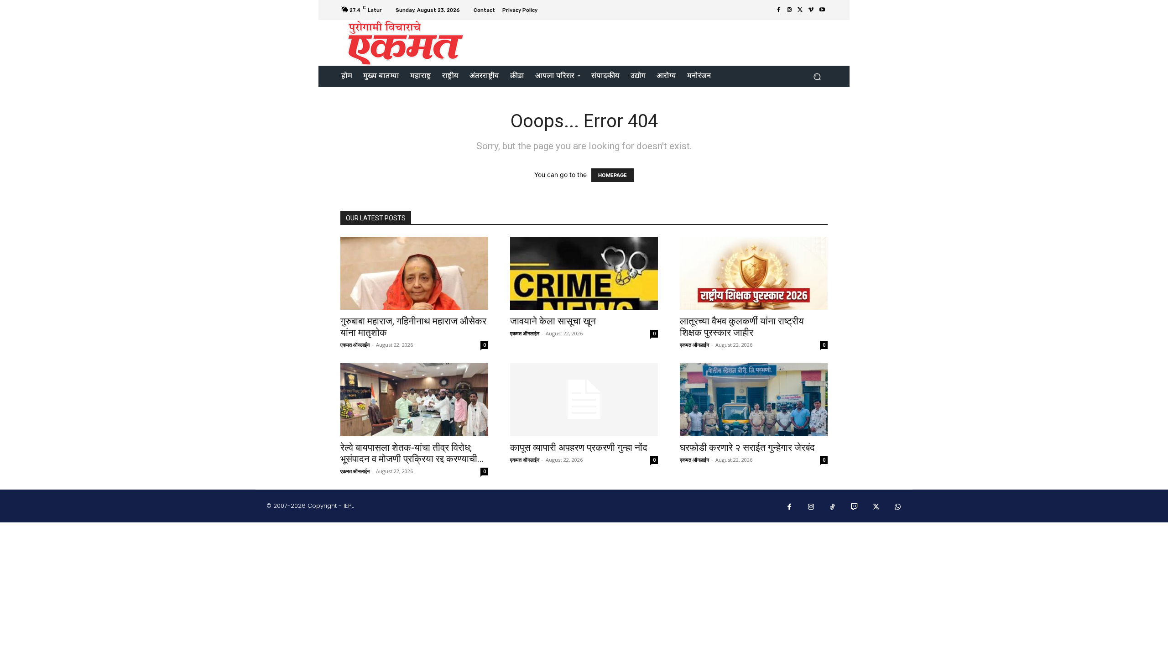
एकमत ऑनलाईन (355, 344)
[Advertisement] (660, 42)
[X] (800, 10)
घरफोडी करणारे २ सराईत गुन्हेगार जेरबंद (747, 447)
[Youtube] (822, 10)
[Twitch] (854, 507)
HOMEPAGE (612, 175)
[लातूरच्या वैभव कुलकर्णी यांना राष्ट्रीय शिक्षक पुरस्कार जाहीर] (754, 273)
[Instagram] (789, 10)
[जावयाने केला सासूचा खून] (584, 273)
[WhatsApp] (898, 507)
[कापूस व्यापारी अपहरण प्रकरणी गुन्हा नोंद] (584, 399)
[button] (817, 76)
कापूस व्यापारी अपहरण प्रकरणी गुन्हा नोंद (578, 447)
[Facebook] (778, 10)
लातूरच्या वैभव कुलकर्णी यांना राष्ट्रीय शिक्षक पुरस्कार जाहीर (742, 327)
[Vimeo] (811, 10)
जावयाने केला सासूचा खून (553, 321)
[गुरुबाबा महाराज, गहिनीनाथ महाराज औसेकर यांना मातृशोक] (414, 273)
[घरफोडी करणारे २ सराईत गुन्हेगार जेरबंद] (754, 399)
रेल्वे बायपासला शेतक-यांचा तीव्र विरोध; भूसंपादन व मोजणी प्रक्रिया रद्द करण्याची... (412, 453)
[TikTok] (832, 507)
